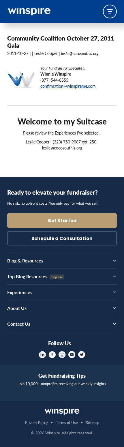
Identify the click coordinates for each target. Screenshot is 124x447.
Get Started (62, 221)
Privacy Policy (36, 422)
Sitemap (92, 422)
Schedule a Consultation (62, 239)
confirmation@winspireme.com (68, 86)
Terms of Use (67, 422)
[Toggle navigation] (110, 11)
